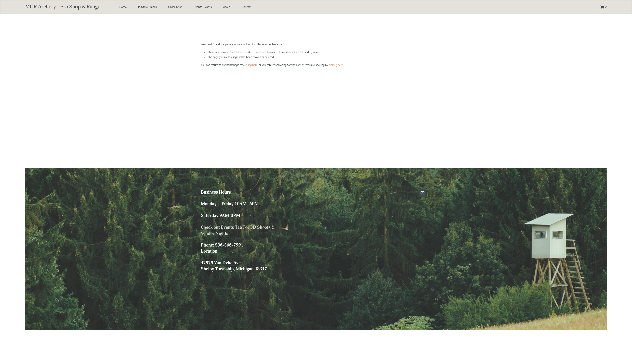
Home (123, 7)
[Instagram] (422, 193)
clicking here (250, 65)
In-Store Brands (147, 7)
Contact (246, 7)
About (226, 7)
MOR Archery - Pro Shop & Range (62, 6)
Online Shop (175, 7)
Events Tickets (203, 7)
